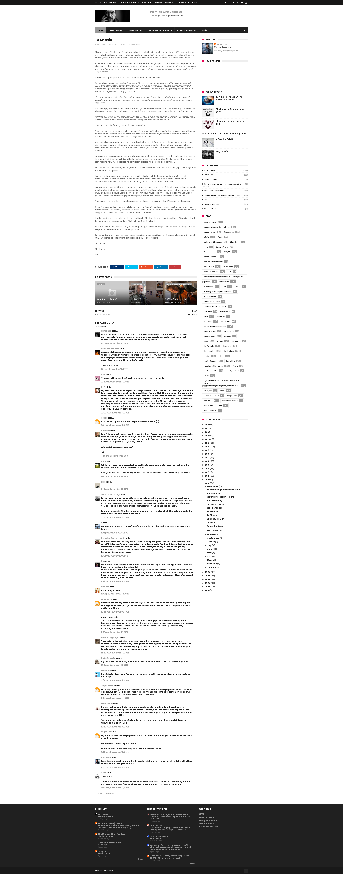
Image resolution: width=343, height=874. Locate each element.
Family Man (208, 175)
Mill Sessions (229, 331)
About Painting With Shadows (132, 3)
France (238, 286)
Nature (220, 341)
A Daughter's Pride (225, 139)
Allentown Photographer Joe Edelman (169, 814)
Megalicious (225, 321)
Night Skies (236, 341)
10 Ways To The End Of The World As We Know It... (229, 98)
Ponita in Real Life (110, 348)
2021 (207, 443)
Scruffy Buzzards (210, 361)
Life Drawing (225, 311)
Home (100, 30)
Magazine (208, 321)
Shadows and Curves (187, 3)
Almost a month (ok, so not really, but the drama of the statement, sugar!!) (118, 826)
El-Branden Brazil (159, 836)
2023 (207, 435)
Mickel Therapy (210, 331)
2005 (207, 586)
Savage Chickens (208, 820)
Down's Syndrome (186, 30)
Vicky (104, 374)
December (213, 486)
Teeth (235, 366)
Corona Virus (209, 267)
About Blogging (123, 44)
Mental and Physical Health (215, 326)
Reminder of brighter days (220, 497)
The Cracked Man (155, 3)
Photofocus (156, 825)
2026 (207, 424)
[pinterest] (237, 2)
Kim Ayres (106, 757)
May (209, 552)
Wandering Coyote (130, 209)
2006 (207, 583)
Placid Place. (104, 853)
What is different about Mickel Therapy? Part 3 (225, 133)
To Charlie (212, 515)
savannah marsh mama (110, 823)
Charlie (113, 52)
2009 (207, 572)
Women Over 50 (210, 410)
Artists (101, 284)
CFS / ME (207, 200)
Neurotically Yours (208, 826)
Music (206, 341)
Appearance (229, 232)
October (211, 534)
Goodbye (102, 845)
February (212, 563)
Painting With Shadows (166, 12)
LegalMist (106, 731)
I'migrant (102, 851)
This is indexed (206, 823)
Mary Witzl (106, 599)
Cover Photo (228, 267)
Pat (103, 561)
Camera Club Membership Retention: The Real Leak (170, 817)
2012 (207, 476)
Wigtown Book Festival (213, 405)
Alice (103, 772)
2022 (207, 439)
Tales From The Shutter (213, 191)
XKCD (202, 814)
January (211, 567)
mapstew (106, 430)
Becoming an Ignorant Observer (165, 849)
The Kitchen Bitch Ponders (111, 834)
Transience (155, 838)
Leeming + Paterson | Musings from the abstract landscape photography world (170, 846)
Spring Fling (230, 361)
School (221, 356)
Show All (141, 859)
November (213, 530)
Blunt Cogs (234, 242)
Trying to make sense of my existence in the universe (221, 185)
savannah (106, 331)
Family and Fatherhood (160, 30)
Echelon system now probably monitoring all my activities (223, 277)
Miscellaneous (209, 336)
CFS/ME (205, 30)
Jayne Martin (108, 685)
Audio (220, 237)
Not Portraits (209, 346)
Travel (206, 376)
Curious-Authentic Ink (109, 842)
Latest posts (115, 30)
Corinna (105, 586)
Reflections (135, 44)
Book (206, 247)
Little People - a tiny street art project (169, 855)
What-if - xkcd (206, 817)
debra (104, 417)
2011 (207, 479)
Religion (207, 356)
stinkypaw (106, 670)
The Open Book (232, 371)
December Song (215, 526)
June (210, 549)
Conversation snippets (213, 262)
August (211, 541)
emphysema (116, 77)
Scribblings (170, 3)
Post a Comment (106, 793)
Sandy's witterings (110, 494)
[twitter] (242, 2)
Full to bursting (214, 500)
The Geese (212, 511)
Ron (103, 387)
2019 (207, 450)
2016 (207, 461)
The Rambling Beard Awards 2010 (224, 489)
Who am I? (208, 400)
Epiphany (207, 281)
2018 (207, 454)
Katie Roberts (108, 658)
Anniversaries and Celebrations (178, 284)
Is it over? (136, 299)
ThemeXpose (110, 871)
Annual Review (209, 232)
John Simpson (214, 493)
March (210, 560)
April (209, 556)
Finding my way (105, 836)
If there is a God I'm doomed (215, 306)
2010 (207, 483)
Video (222, 391)
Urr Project (208, 391)
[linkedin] (233, 2)
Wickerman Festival (230, 400)
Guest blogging (210, 296)
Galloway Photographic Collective (218, 291)
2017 (207, 457)
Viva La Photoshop (211, 396)
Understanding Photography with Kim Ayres (222, 195)
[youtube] (246, 2)
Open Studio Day (215, 519)
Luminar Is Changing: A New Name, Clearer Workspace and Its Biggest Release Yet (170, 828)
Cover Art (212, 522)
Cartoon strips (210, 252)
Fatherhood (208, 286)
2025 (207, 428)
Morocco (227, 336)
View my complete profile (226, 50)
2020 (207, 446)
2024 (207, 432)
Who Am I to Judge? (107, 299)
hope (104, 461)
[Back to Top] (246, 871)
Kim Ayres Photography (106, 3)
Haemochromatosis (212, 301)
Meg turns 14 (222, 151)
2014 (207, 468)
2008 (207, 575)
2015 (207, 465)
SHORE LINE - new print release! (165, 858)
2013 (207, 472)
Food (224, 286)
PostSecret (103, 814)
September (213, 538)
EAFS (229, 272)
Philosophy (227, 346)
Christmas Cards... (216, 504)
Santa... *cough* (215, 508)
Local (206, 316)
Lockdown (221, 316)
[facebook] (225, 2)
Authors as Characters (213, 242)
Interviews (208, 311)
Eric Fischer (107, 703)
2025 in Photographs (175, 299)
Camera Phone (222, 247)
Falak (104, 482)
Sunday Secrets (105, 816)
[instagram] (229, 2)
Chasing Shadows (211, 209)
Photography (135, 30)
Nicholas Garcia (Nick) (112, 538)
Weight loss (232, 396)
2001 (207, 590)
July (209, 545)
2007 (207, 579)
